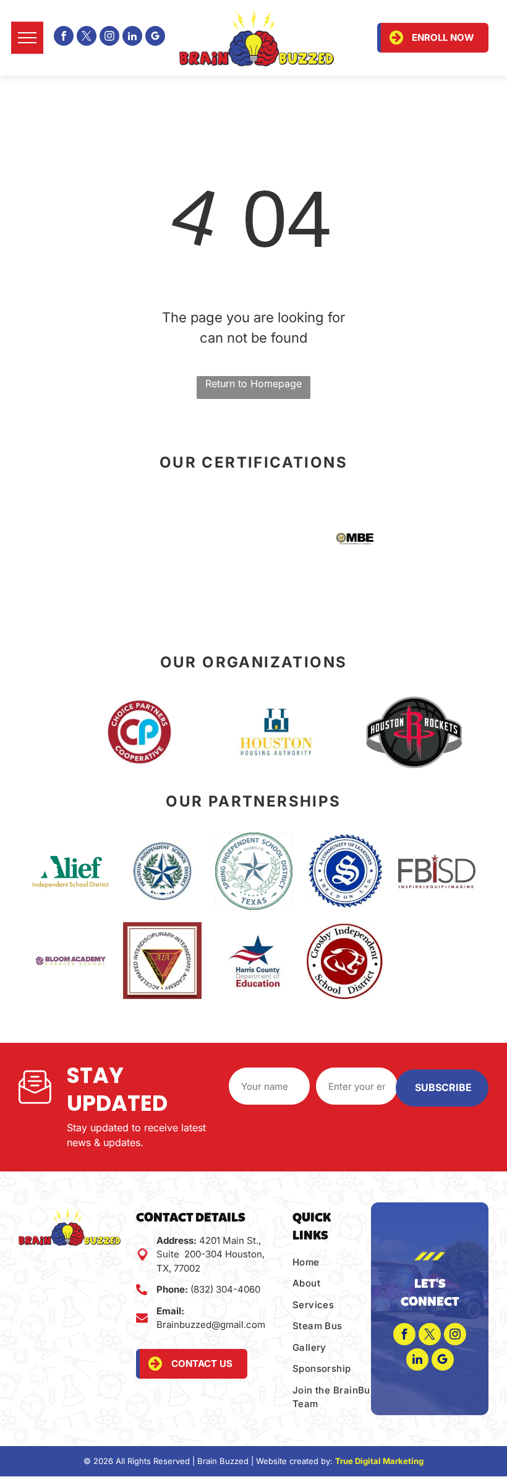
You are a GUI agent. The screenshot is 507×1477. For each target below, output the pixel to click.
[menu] (27, 38)
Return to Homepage (253, 383)
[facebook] (64, 37)
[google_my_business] (155, 37)
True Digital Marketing (379, 1461)
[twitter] (86, 37)
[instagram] (109, 37)
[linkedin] (132, 37)
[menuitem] (342, 1263)
